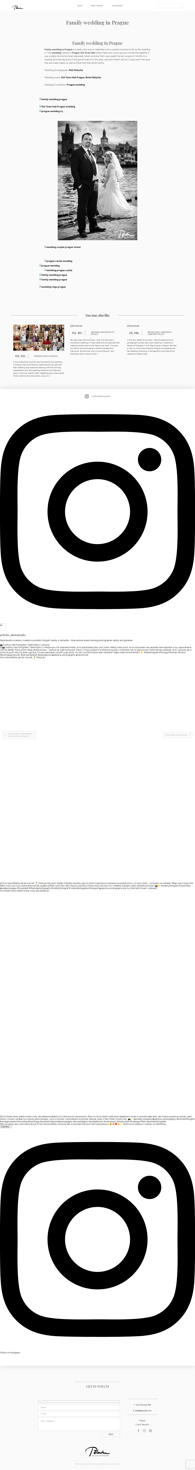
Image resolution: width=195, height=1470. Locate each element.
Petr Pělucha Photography (17, 7)
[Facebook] (139, 1431)
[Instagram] (144, 1431)
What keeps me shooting (176, 735)
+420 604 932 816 (143, 1405)
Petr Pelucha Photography (97, 1452)
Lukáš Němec (101, 1464)
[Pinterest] (150, 1431)
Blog (80, 6)
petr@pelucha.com (143, 1411)
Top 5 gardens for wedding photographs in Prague (20, 735)
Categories (117, 6)
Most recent (97, 6)
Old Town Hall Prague (72, 77)
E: (134, 1411)
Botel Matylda (93, 77)
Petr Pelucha (76, 70)
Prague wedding (76, 85)
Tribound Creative (114, 1464)
